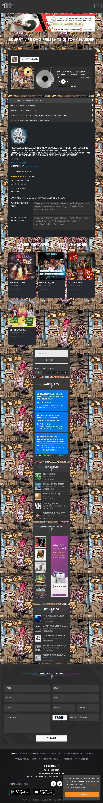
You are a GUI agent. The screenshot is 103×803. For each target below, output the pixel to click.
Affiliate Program (52, 759)
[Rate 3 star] (18, 184)
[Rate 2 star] (15, 184)
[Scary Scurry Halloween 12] (81, 266)
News (88, 753)
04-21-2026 (48, 424)
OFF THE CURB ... (18, 330)
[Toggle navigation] (97, 5)
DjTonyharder (31, 166)
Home (14, 753)
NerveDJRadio (54, 753)
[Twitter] (59, 783)
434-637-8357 (53, 770)
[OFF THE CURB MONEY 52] (22, 313)
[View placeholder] (19, 135)
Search (50, 360)
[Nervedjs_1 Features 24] (51, 266)
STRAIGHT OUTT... (18, 283)
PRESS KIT (68, 759)
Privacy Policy (22, 759)
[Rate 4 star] (22, 184)
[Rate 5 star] (25, 184)
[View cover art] (14, 59)
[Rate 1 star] (12, 184)
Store (67, 753)
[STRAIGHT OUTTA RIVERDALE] (22, 266)
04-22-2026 (49, 403)
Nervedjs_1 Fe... (47, 283)
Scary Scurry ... (77, 283)
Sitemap (36, 759)
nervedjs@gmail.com (53, 773)
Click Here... (59, 455)
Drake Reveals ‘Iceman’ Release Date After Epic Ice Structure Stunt (50, 396)
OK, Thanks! (81, 794)
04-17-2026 (48, 445)
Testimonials (81, 759)
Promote (77, 753)
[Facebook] (53, 783)
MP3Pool (24, 753)
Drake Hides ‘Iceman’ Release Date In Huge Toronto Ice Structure (48, 417)
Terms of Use (38, 753)
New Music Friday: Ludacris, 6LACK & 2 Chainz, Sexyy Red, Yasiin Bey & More (50, 439)
